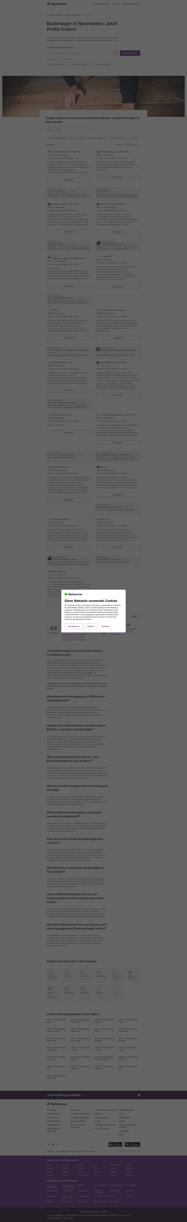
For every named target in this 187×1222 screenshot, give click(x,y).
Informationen (89, 614)
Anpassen (105, 626)
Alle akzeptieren (74, 626)
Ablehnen (90, 626)
